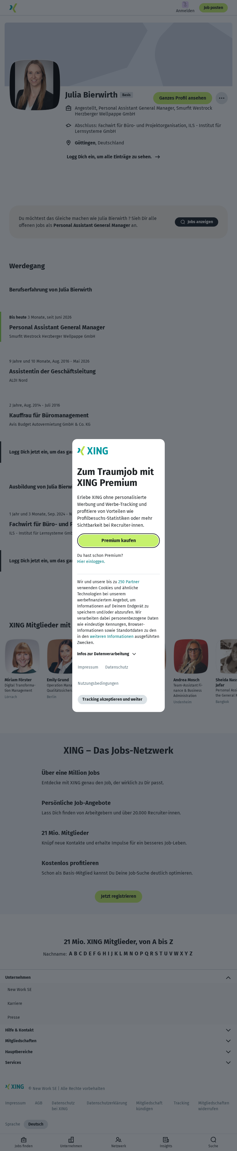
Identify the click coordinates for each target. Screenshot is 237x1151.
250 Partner (128, 581)
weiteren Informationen (112, 636)
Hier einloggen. (91, 561)
